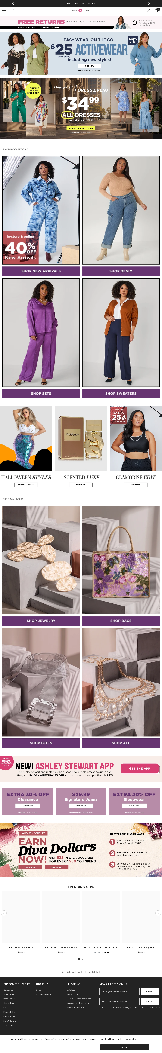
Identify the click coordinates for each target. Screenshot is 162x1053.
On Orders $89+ (81, 3)
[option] (81, 3)
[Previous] (13, 3)
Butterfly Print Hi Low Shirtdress (101, 947)
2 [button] (83, 959)
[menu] (4, 10)
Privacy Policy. (130, 1039)
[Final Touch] (81, 499)
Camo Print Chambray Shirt (141, 947)
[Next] (149, 3)
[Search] (13, 10)
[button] (4, 913)
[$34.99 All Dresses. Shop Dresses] (81, 108)
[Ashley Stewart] (81, 53)
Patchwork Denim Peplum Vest (61, 947)
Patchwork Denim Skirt (21, 947)
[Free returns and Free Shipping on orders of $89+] (81, 22)
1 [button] (79, 959)
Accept (124, 1047)
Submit (150, 991)
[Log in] (148, 10)
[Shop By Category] (81, 149)
